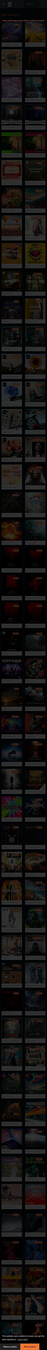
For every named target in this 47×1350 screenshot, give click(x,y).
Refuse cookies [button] (10, 1347)
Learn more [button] (23, 1339)
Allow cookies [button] (30, 1347)
